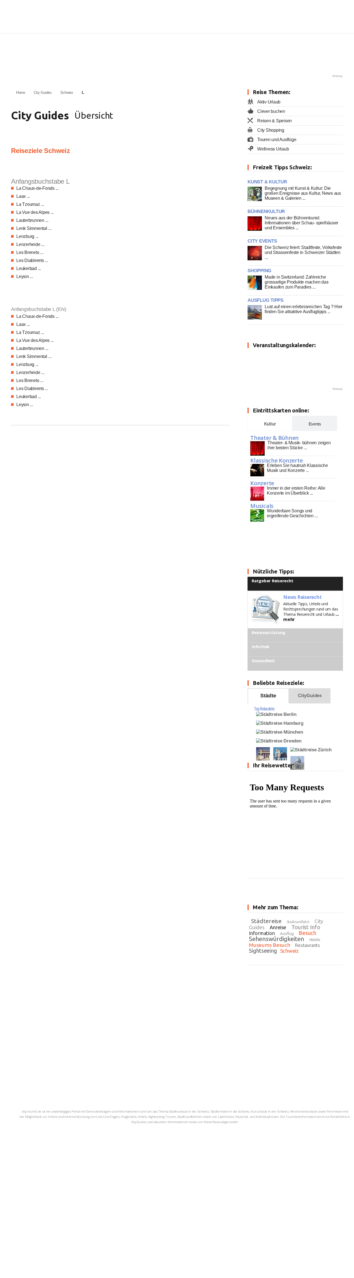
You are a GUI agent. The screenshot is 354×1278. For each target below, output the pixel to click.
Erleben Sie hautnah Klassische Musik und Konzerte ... (297, 468)
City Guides (43, 92)
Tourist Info (305, 927)
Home (20, 92)
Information (262, 933)
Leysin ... (24, 276)
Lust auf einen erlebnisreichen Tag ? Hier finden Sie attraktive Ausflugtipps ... (303, 309)
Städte (268, 695)
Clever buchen (271, 111)
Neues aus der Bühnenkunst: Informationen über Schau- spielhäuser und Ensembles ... (301, 222)
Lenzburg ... (27, 236)
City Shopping (270, 130)
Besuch (307, 933)
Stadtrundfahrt (298, 922)
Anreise (278, 927)
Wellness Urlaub (273, 149)
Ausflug (286, 933)
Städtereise (266, 921)
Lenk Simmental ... (33, 228)
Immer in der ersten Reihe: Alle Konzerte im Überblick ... (296, 490)
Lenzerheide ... (30, 244)
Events (315, 424)
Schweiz (66, 92)
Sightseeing (263, 950)
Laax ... (23, 196)
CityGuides (310, 695)
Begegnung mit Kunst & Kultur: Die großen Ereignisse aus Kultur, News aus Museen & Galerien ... (303, 193)
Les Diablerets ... (32, 260)
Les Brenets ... (29, 252)
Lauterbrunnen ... (32, 220)
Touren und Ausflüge (276, 139)
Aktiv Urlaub (268, 102)
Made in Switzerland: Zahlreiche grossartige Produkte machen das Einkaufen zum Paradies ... (297, 282)
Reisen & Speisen (274, 120)
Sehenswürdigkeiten (276, 938)
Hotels (315, 939)
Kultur (270, 424)
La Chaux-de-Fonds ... (37, 188)
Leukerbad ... (28, 268)
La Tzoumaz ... (30, 204)
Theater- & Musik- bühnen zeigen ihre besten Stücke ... (299, 445)
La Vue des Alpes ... (35, 212)
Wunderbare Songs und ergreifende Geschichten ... (292, 513)
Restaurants (307, 945)
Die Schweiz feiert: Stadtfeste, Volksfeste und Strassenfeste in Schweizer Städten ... (303, 252)
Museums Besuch (269, 945)
